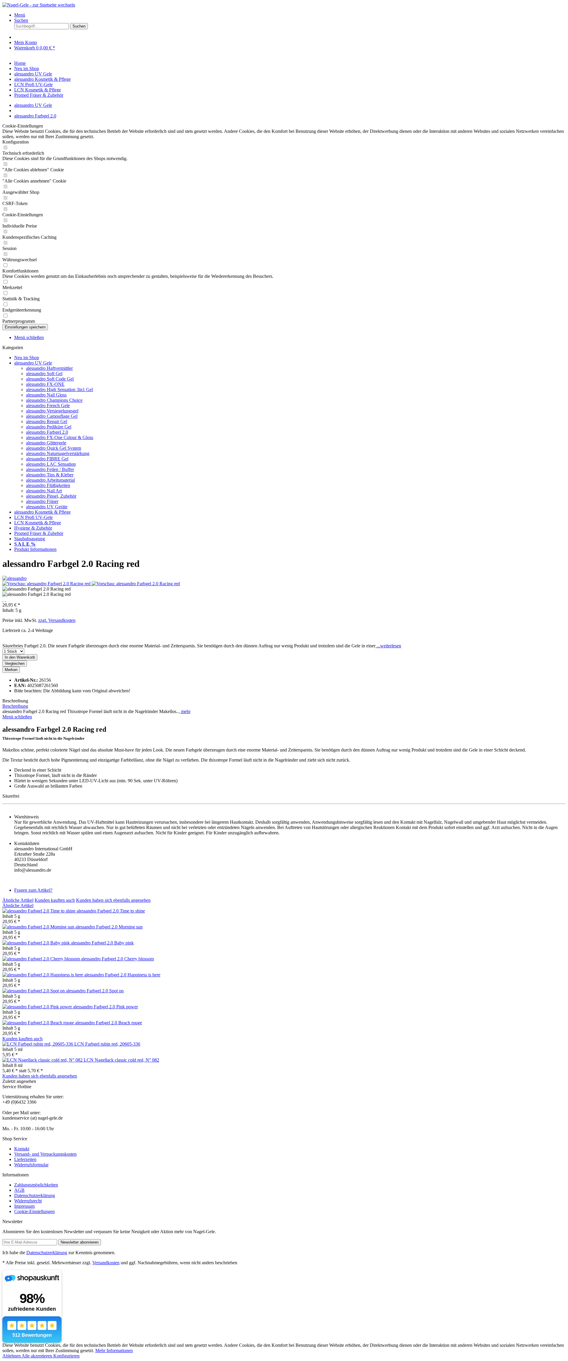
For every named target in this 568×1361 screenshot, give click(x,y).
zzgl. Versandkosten (56, 620)
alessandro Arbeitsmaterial (50, 480)
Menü (19, 14)
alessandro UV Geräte (46, 506)
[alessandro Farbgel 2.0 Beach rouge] (38, 1022)
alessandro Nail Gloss (46, 394)
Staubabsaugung (29, 538)
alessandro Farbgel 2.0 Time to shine (111, 910)
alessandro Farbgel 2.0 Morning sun (109, 926)
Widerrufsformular (31, 1164)
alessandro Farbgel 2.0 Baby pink (102, 942)
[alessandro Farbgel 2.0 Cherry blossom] (41, 958)
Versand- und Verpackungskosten (45, 1154)
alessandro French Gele (48, 405)
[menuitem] (290, 15)
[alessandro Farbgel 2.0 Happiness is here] (43, 974)
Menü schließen (29, 337)
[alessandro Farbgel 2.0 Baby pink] (36, 942)
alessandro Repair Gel (46, 421)
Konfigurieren (66, 1355)
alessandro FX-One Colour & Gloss (59, 437)
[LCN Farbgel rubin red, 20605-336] (38, 1043)
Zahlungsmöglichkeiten (36, 1184)
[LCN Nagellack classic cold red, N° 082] (43, 1059)
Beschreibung (15, 706)
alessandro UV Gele (33, 362)
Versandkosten (106, 1262)
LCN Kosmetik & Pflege (37, 522)
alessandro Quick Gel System (53, 448)
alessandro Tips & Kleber (49, 474)
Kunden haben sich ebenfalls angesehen (113, 900)
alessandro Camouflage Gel (52, 416)
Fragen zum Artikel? (33, 890)
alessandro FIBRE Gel (47, 458)
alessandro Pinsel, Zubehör (51, 496)
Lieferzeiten (25, 1159)
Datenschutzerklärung (34, 1195)
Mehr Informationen (114, 1350)
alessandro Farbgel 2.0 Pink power (105, 1006)
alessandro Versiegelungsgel (52, 410)
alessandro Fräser (42, 501)
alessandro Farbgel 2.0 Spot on (95, 990)
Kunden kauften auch (55, 900)
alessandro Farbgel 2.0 (47, 432)
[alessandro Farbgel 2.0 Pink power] (37, 1006)
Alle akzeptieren (37, 1355)
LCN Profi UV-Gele (33, 517)
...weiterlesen (388, 645)
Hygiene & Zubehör (33, 527)
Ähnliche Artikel (17, 900)
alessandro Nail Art (44, 490)
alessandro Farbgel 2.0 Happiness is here (122, 974)
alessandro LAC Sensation (51, 464)
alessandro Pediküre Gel (48, 426)
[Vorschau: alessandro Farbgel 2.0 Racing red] (47, 583)
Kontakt (21, 1148)
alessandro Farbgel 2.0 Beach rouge (108, 1022)
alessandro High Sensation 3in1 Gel (59, 389)
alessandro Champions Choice (54, 400)
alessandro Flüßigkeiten (48, 485)
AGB (19, 1190)
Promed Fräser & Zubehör (38, 533)
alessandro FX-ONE (45, 384)
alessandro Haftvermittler (49, 368)
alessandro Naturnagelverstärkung (57, 453)
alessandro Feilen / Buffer (50, 469)
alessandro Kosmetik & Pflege (42, 512)
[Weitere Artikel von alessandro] (14, 578)
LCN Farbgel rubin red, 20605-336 (107, 1043)
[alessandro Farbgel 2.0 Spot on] (34, 990)
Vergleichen (15, 663)
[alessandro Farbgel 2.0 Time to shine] (39, 910)
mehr (185, 711)
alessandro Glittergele (46, 442)
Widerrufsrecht (28, 1200)
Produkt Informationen (35, 549)
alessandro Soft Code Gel (50, 378)
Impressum (24, 1206)
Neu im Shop (26, 357)
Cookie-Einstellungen (34, 1211)
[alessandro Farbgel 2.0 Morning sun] (38, 926)
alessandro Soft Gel (44, 373)
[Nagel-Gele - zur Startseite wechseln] (38, 4)
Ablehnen (12, 1355)
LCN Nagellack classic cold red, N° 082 (121, 1059)
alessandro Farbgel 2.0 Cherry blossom (117, 958)
